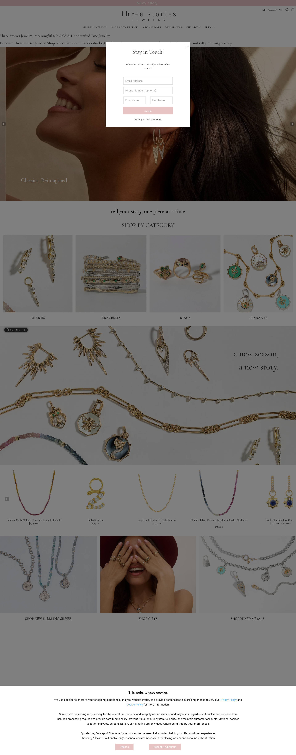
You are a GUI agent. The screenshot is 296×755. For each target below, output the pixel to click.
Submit (148, 111)
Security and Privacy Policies (148, 119)
